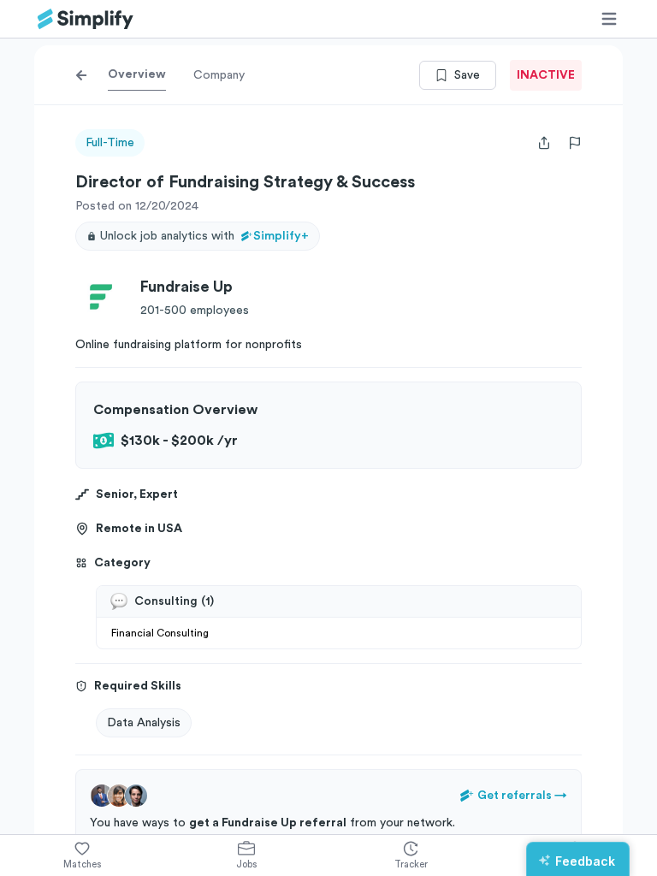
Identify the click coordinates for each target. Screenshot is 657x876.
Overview (137, 74)
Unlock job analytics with (204, 236)
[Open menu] (609, 19)
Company (219, 75)
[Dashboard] (85, 19)
